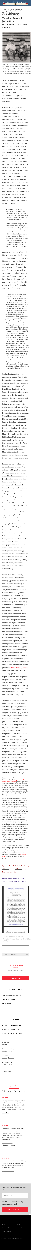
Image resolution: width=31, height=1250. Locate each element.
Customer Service (7, 1228)
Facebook (4, 1058)
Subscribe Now (15, 978)
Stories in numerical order (12, 1034)
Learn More (5, 1113)
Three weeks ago (8, 1008)
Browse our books (7, 1143)
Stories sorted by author (11, 1025)
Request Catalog (14, 1210)
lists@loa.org (5, 1044)
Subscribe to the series (8, 1145)
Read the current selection (12, 995)
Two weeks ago (7, 1003)
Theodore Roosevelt (15, 936)
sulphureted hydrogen (19, 668)
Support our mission (8, 1171)
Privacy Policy (19, 1228)
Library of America (7, 1051)
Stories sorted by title (10, 1029)
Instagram (11, 1058)
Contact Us (5, 1225)
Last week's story (8, 999)
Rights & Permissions (21, 1225)
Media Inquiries (6, 1231)
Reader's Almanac (7, 1071)
